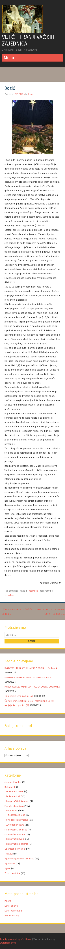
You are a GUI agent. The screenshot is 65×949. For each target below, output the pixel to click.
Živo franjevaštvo (15, 824)
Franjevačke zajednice (16, 829)
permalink (9, 595)
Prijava (8, 900)
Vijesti (7, 868)
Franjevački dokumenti (17, 801)
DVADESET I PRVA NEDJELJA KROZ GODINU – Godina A (31, 668)
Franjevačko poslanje (17, 843)
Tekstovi (9, 853)
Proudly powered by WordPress (15, 939)
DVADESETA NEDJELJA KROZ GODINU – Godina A (28, 677)
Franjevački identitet (15, 834)
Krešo (30, 94)
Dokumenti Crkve (14, 791)
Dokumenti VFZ (14, 796)
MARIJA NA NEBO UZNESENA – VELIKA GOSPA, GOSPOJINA (32, 686)
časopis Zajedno (13, 782)
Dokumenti (10, 787)
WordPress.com (8, 942)
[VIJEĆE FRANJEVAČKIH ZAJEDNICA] (22, 31)
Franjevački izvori (15, 839)
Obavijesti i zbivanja (15, 848)
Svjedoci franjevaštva (17, 819)
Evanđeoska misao (14, 806)
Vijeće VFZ (10, 863)
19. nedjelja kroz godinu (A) (19, 696)
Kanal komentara (13, 910)
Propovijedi (33, 591)
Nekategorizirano (16, 815)
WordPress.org (12, 915)
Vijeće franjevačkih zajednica (19, 858)
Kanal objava (11, 905)
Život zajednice (12, 873)
